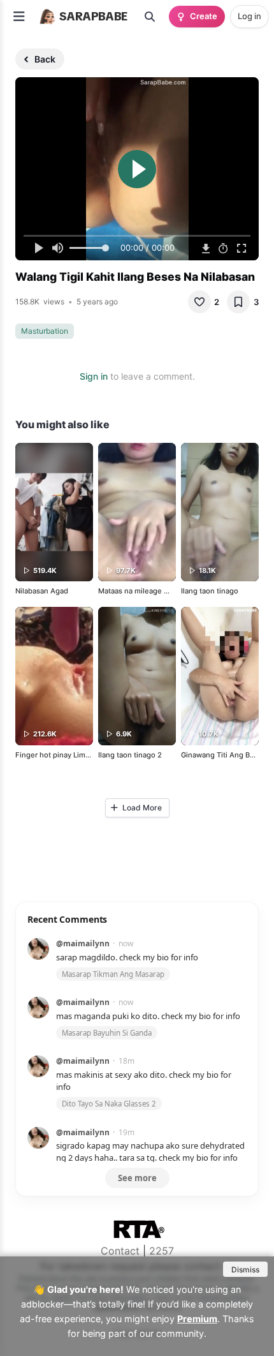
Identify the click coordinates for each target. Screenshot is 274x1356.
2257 (161, 1250)
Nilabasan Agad (41, 590)
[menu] (19, 17)
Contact (120, 1250)
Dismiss (245, 1269)
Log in (249, 16)
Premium (197, 1318)
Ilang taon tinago (209, 590)
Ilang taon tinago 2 (130, 754)
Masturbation (44, 331)
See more (137, 1178)
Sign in (94, 376)
